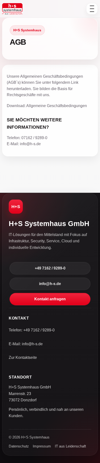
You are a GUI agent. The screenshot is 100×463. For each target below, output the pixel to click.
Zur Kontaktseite (23, 357)
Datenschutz (19, 446)
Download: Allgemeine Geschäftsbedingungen (47, 106)
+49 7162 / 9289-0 (50, 268)
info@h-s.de (50, 284)
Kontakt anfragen (50, 299)
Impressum (42, 446)
